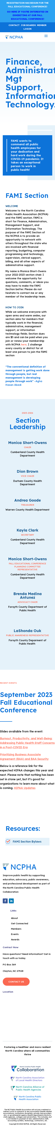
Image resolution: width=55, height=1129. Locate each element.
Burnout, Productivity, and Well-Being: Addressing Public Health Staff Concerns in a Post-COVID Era (27, 743)
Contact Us (16, 981)
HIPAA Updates (24, 788)
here (24, 344)
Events (15, 934)
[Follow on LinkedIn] (11, 900)
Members (16, 928)
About (14, 918)
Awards (15, 939)
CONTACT (14, 25)
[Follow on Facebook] (5, 900)
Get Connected (19, 923)
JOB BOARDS (28, 25)
